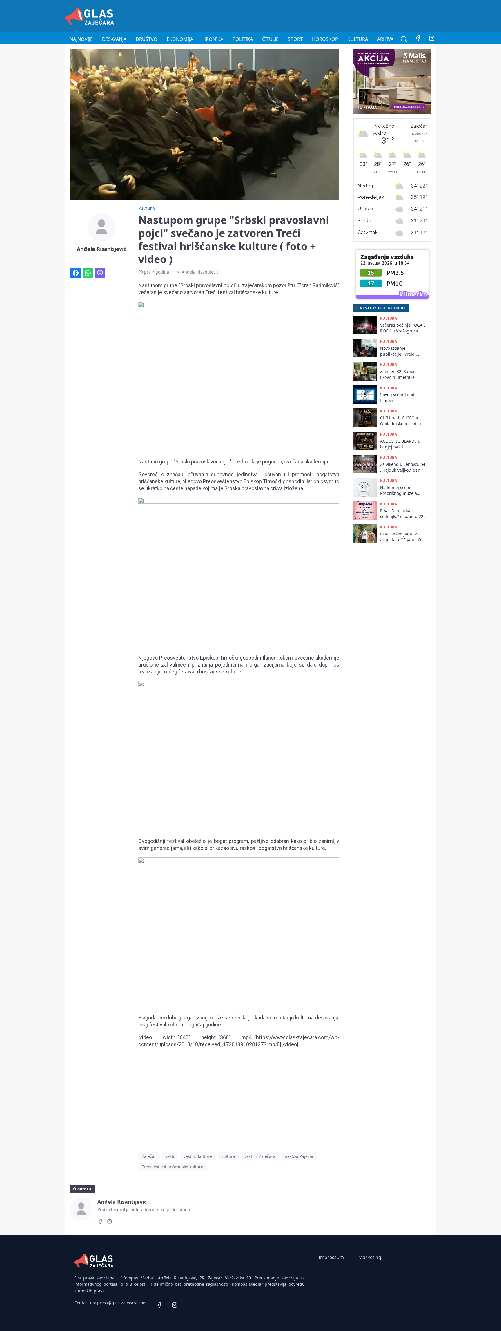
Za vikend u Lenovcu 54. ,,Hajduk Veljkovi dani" (403, 467)
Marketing (369, 1257)
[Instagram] (432, 39)
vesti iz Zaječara (259, 1156)
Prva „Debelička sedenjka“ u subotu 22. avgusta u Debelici (402, 513)
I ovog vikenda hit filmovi (397, 397)
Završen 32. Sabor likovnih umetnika (397, 374)
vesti (169, 1156)
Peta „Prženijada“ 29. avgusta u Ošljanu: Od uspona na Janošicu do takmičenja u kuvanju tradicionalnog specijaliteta (402, 537)
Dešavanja (114, 39)
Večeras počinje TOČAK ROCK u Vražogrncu (402, 328)
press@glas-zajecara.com (122, 1302)
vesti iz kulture (198, 1156)
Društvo (146, 39)
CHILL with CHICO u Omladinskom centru (400, 420)
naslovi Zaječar (299, 1156)
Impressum (331, 1257)
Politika (243, 39)
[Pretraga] (404, 39)
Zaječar (149, 1156)
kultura (228, 1156)
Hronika (212, 39)
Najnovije (81, 39)
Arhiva (385, 39)
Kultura (357, 39)
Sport (295, 39)
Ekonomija (180, 39)
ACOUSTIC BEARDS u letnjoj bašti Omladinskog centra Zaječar (400, 444)
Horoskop (325, 39)
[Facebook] (418, 39)
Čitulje (270, 39)
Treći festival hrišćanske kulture (172, 1166)
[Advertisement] (330, 15)
